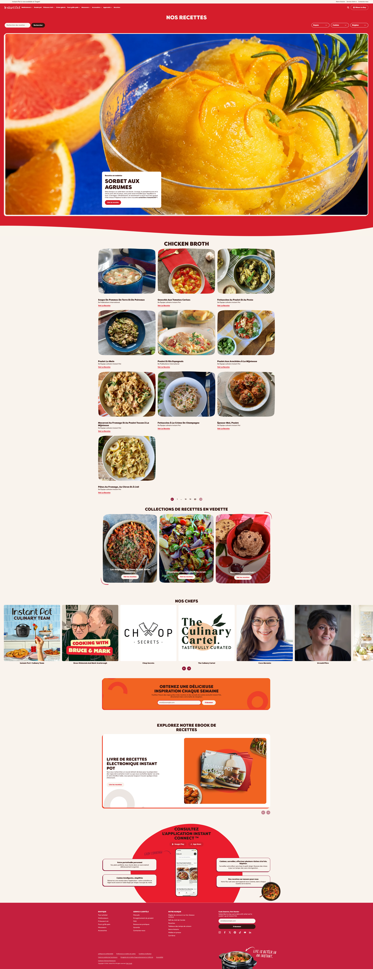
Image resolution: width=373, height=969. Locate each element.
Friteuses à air (103, 921)
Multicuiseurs (103, 918)
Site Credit (129, 963)
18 (185, 499)
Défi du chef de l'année (176, 920)
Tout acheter (103, 915)
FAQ (134, 921)
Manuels (136, 915)
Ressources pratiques (141, 924)
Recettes (171, 923)
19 (190, 499)
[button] (348, 7)
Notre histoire (173, 929)
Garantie (136, 927)
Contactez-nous (139, 930)
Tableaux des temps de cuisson (179, 926)
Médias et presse (174, 932)
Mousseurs (102, 927)
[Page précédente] (172, 499)
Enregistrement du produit (143, 918)
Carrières (171, 935)
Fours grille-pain (104, 924)
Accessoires (102, 930)
